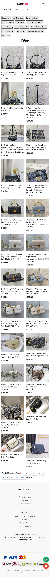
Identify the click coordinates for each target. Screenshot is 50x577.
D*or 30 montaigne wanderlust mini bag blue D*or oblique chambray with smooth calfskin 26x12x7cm (36, 112)
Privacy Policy (25, 523)
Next (16, 478)
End (22, 478)
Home (7, 10)
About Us (25, 494)
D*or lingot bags (8, 31)
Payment (25, 519)
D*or (27, 10)
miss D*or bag (7, 27)
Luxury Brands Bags (17, 10)
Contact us (25, 500)
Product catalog (25, 497)
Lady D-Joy (24, 27)
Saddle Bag (6, 18)
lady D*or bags (18, 18)
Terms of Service (25, 504)
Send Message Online (25, 540)
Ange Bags (6, 36)
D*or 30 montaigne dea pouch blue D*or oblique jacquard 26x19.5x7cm (36, 147)
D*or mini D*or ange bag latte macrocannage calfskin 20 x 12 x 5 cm (12, 323)
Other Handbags (32, 18)
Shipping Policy (25, 526)
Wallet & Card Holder (35, 22)
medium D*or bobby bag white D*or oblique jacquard (11, 386)
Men (16, 27)
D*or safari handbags (38, 27)
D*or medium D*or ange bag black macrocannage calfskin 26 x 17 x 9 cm (11, 222)
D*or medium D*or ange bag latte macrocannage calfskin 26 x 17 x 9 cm (11, 256)
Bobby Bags (21, 31)
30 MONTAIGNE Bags (36, 31)
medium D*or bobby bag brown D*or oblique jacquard (36, 386)
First (26, 474)
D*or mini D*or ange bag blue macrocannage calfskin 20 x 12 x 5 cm (37, 291)
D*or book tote (8, 22)
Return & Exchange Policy (25, 516)
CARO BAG (20, 22)
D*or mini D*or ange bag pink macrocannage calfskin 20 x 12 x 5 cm (37, 323)
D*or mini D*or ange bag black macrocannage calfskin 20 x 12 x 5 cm (12, 291)
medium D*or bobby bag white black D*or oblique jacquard (11, 424)
